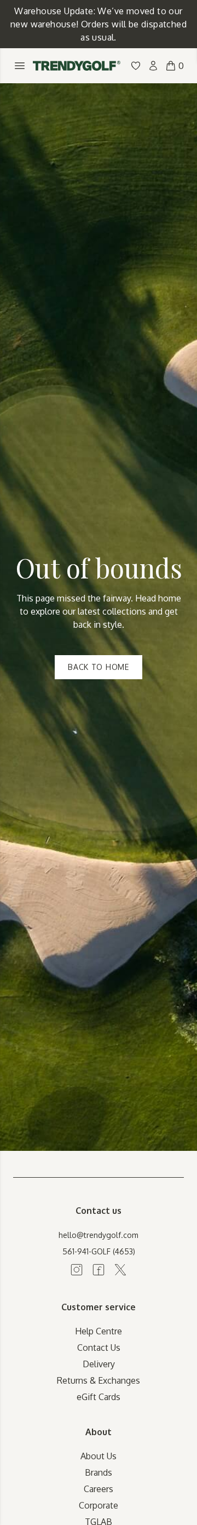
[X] (120, 1270)
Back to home (98, 667)
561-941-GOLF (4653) (98, 1251)
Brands (98, 1472)
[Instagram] (76, 1270)
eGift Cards (98, 1396)
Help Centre (98, 1331)
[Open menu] (19, 65)
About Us (98, 1456)
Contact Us (98, 1347)
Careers (98, 1488)
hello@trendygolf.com (98, 1235)
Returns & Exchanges (98, 1380)
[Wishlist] (135, 65)
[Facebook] (98, 1270)
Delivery (99, 1363)
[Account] (153, 65)
